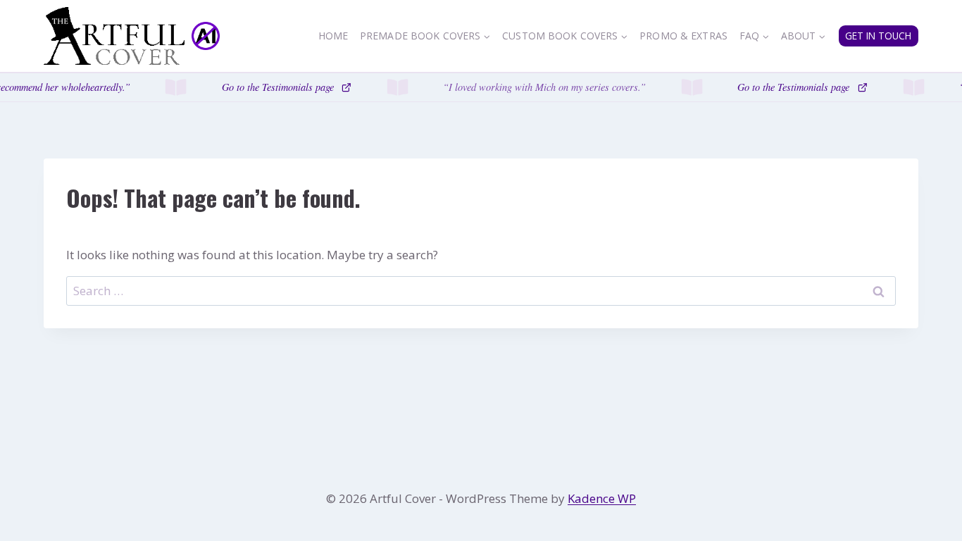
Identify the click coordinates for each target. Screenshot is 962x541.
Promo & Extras (683, 35)
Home (333, 35)
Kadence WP (602, 498)
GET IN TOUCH (878, 35)
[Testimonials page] (481, 87)
